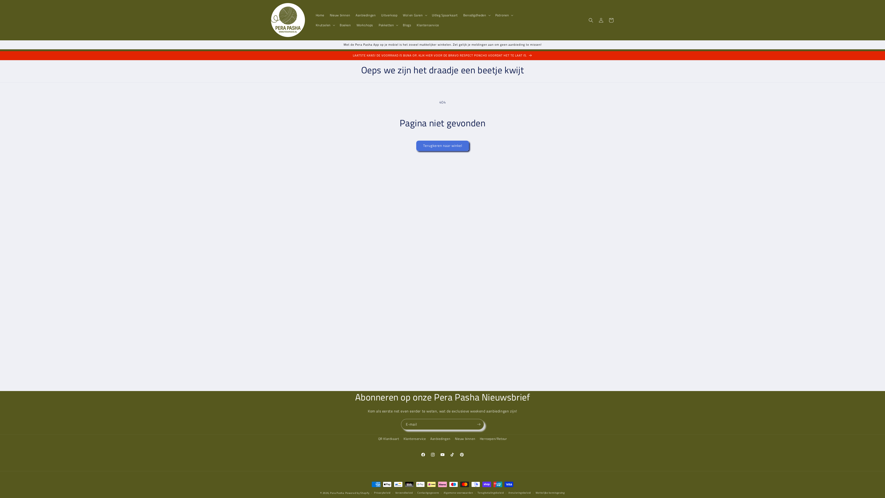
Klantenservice (415, 438)
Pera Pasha (337, 493)
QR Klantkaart (388, 438)
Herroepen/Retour (493, 438)
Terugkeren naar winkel (442, 145)
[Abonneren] (479, 424)
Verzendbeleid (404, 493)
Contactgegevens (428, 493)
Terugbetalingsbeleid (491, 493)
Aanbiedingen (440, 438)
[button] (414, 15)
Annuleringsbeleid (519, 493)
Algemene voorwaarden (458, 493)
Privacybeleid (382, 493)
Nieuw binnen (465, 438)
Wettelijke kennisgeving (550, 493)
